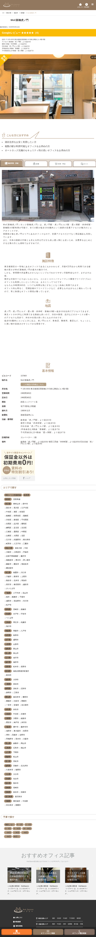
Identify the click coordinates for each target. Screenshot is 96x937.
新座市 (16, 576)
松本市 (15, 667)
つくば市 (9, 618)
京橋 (81, 924)
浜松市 (15, 688)
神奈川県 (8, 548)
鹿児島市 (18, 797)
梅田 (53, 924)
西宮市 (8, 722)
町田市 (8, 544)
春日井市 (16, 697)
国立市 (8, 508)
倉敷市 (15, 743)
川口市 (23, 572)
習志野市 (17, 601)
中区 (26, 548)
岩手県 (7, 640)
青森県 (7, 631)
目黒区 (8, 524)
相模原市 (9, 560)
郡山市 (15, 649)
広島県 (7, 748)
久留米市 (9, 770)
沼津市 (23, 688)
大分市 (15, 774)
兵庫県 (7, 718)
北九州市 (24, 766)
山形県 (7, 644)
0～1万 (19, 825)
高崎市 (15, 609)
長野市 (23, 667)
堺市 (8, 735)
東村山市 (16, 504)
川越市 (8, 576)
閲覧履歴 (18, 921)
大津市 (15, 680)
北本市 (16, 580)
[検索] (86, 4)
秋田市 (15, 635)
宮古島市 (9, 805)
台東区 (8, 536)
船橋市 (14, 597)
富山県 (7, 653)
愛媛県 (7, 757)
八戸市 (23, 631)
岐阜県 (26, 495)
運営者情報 (19, 926)
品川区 (16, 524)
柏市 (8, 597)
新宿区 (7, 499)
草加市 (24, 580)
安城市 (16, 705)
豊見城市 (16, 801)
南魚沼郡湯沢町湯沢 (21, 671)
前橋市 (23, 609)
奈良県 (7, 709)
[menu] (92, 4)
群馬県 (7, 609)
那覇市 (18, 805)
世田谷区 (17, 516)
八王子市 (17, 544)
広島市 (15, 748)
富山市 (15, 653)
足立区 (16, 528)
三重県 (7, 684)
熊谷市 (8, 580)
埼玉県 (7, 572)
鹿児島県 (8, 797)
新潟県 (7, 671)
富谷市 (15, 792)
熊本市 (15, 783)
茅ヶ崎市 (26, 560)
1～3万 (28, 825)
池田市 (8, 731)
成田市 (8, 601)
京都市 (23, 714)
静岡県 (7, 688)
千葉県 (7, 593)
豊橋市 (8, 701)
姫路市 (23, 718)
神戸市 (16, 722)
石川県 (7, 658)
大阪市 (25, 739)
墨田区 (16, 532)
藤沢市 (23, 556)
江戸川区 (24, 508)
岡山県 (7, 743)
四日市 (15, 684)
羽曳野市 (9, 739)
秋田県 (7, 635)
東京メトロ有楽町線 (13, 495)
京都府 (7, 714)
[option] (19, 881)
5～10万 (17, 829)
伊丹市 (24, 722)
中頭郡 (25, 801)
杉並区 (22, 512)
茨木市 (18, 739)
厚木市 (18, 560)
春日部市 (17, 584)
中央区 (8, 512)
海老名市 (24, 564)
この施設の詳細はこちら (33, 384)
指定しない (9, 825)
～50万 (8, 837)
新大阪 (76, 924)
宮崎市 (23, 792)
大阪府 (7, 727)
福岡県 (7, 766)
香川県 (7, 761)
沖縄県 (7, 801)
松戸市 (8, 605)
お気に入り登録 (9, 478)
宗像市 (15, 766)
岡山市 (23, 743)
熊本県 (7, 783)
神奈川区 (18, 548)
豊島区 (24, 524)
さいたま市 (10, 588)
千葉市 (22, 597)
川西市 (15, 718)
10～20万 (27, 829)
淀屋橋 (70, 924)
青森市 (15, 631)
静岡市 (8, 692)
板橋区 (8, 516)
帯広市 (15, 622)
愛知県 (7, 697)
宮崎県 (7, 792)
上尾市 (24, 576)
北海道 (7, 622)
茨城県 (7, 614)
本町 (64, 924)
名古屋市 (24, 705)
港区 (15, 512)
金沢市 (15, 658)
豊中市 (15, 727)
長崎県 (7, 788)
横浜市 (16, 564)
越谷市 (25, 584)
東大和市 (26, 540)
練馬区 (8, 528)
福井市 (15, 662)
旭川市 (8, 626)
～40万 (25, 833)
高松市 (15, 761)
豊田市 (25, 697)
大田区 (16, 536)
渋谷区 (8, 520)
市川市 (25, 601)
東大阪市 (17, 731)
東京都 (7, 504)
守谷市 (23, 614)
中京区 (15, 714)
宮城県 (7, 779)
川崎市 (8, 552)
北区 (23, 536)
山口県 (7, 752)
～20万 (8, 833)
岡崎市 (24, 701)
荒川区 (16, 508)
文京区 (24, 528)
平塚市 (25, 552)
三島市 (16, 692)
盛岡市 (15, 640)
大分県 (7, 774)
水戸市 (15, 614)
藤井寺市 (24, 727)
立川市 (8, 540)
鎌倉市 (8, 564)
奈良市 (15, 709)
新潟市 (8, 675)
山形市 (15, 644)
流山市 (25, 593)
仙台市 (15, 779)
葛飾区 (25, 516)
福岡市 (18, 770)
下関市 (15, 752)
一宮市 (8, 705)
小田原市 (17, 552)
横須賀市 (9, 568)
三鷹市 (25, 544)
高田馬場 (16, 499)
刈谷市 (16, 701)
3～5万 (8, 829)
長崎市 (15, 788)
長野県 (7, 667)
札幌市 (23, 622)
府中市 (25, 504)
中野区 (24, 532)
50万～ (16, 837)
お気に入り (19, 917)
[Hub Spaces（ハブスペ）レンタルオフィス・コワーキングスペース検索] (11, 5)
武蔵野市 (17, 540)
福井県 (7, 662)
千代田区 (24, 520)
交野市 (22, 735)
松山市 (15, 757)
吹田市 (25, 731)
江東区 (8, 532)
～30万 (16, 833)
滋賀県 (7, 680)
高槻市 (14, 735)
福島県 (7, 649)
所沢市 (8, 584)
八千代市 (16, 593)
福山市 (23, 748)
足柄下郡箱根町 (12, 556)
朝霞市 (15, 572)
